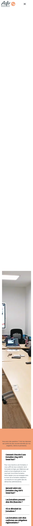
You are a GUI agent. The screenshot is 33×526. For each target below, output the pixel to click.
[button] (24, 4)
